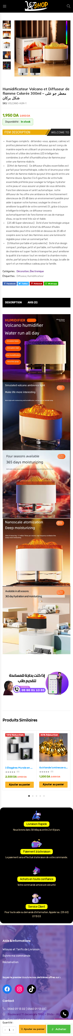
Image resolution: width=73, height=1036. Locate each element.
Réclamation (11, 962)
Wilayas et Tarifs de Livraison (21, 949)
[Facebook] (7, 989)
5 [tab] (44, 796)
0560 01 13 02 (16, 1008)
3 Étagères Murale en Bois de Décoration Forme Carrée (19, 767)
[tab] (13, 302)
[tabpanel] (19, 760)
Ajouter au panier (34, 1029)
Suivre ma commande (16, 955)
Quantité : (8, 1022)
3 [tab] (36, 796)
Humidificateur (35, 276)
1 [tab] (29, 796)
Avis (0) (33, 302)
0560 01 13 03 (36, 1008)
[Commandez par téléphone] (64, 1014)
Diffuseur (21, 276)
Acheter (60, 1029)
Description (13, 302)
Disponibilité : (12, 121)
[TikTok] (31, 989)
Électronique (37, 271)
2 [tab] (32, 796)
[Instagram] (19, 989)
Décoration (23, 271)
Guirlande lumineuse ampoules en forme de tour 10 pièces (53, 767)
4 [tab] (40, 796)
